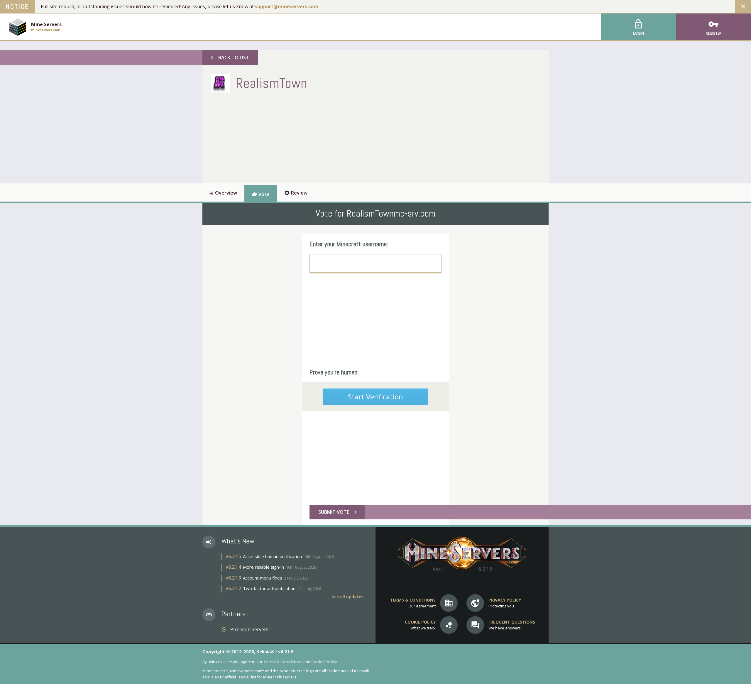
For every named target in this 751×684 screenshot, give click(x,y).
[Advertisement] (318, 136)
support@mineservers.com (286, 6)
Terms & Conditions (282, 661)
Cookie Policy (324, 661)
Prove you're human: (334, 372)
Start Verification (375, 396)
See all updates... (349, 596)
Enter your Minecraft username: (348, 244)
